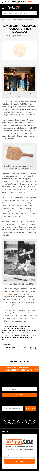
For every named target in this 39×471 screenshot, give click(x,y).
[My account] (31, 8)
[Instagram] (19, 422)
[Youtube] (9, 422)
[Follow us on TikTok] (24, 422)
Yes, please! (19, 461)
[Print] (35, 348)
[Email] (30, 348)
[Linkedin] (35, 422)
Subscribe (30, 408)
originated (10, 294)
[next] (34, 2)
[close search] (35, 13)
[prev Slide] (2, 369)
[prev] (3, 2)
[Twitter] (25, 348)
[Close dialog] (35, 436)
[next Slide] (35, 369)
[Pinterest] (14, 422)
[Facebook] (20, 348)
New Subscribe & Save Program (18, 2)
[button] (35, 8)
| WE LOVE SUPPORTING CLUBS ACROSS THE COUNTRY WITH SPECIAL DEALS (19, 369)
